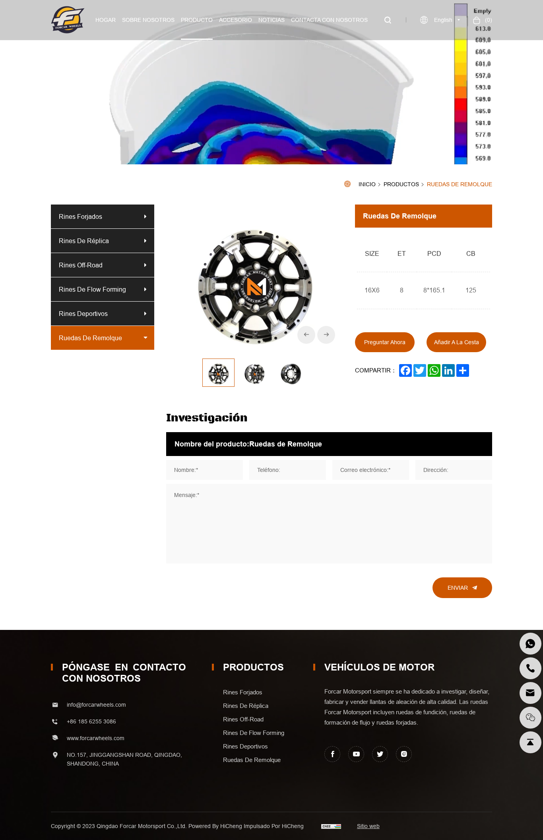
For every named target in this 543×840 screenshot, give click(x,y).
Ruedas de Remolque (459, 184)
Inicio (367, 184)
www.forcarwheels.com (95, 738)
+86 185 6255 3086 (91, 721)
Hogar (105, 20)
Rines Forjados (80, 216)
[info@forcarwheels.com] (530, 693)
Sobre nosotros (148, 20)
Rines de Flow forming (92, 289)
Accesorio (235, 20)
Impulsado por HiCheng (274, 826)
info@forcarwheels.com (96, 705)
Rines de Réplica (84, 240)
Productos (401, 184)
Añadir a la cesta (456, 342)
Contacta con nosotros (329, 20)
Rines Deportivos (83, 313)
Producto (197, 20)
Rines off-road (81, 265)
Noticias (271, 20)
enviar (458, 588)
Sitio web (368, 826)
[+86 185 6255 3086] (530, 644)
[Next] (326, 335)
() (487, 20)
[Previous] (306, 335)
